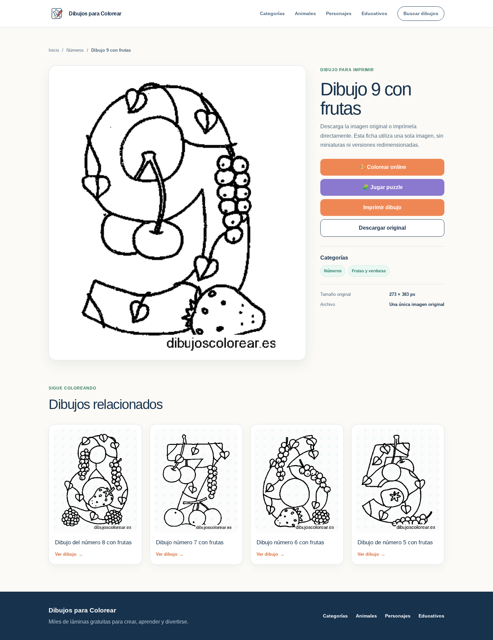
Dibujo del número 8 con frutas (93, 542)
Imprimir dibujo (382, 207)
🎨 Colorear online (382, 167)
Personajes (338, 13)
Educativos (374, 13)
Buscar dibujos (420, 13)
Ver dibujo (69, 554)
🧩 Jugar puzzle (382, 187)
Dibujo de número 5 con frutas (395, 542)
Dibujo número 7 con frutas (190, 542)
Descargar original (382, 228)
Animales (305, 13)
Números (75, 50)
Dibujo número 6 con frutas (290, 542)
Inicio (54, 50)
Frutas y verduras (369, 271)
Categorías (272, 13)
